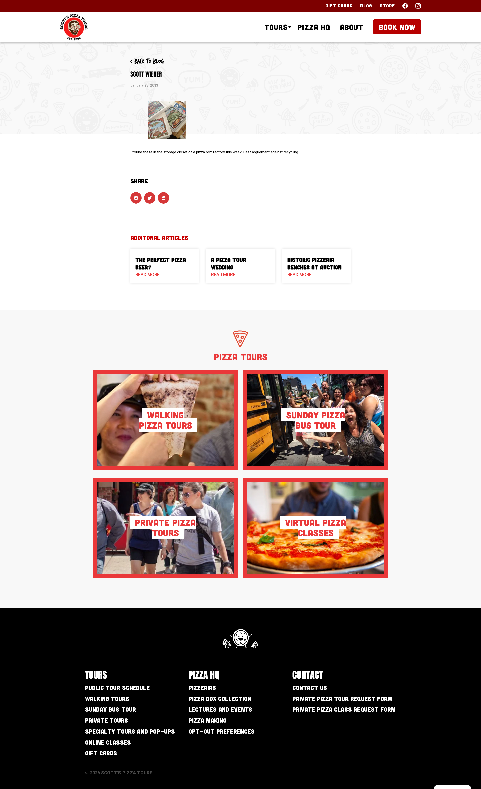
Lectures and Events (220, 709)
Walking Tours (107, 698)
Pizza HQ (314, 26)
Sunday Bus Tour (110, 709)
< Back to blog (147, 61)
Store (387, 5)
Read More (147, 274)
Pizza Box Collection (220, 698)
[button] (136, 198)
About (351, 26)
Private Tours (106, 720)
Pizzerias (202, 687)
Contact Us (309, 687)
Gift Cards (339, 5)
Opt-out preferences (222, 731)
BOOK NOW (397, 26)
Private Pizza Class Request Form (344, 709)
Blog (366, 5)
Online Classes (108, 742)
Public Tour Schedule (117, 687)
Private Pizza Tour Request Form (342, 698)
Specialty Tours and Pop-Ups (130, 731)
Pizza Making (208, 720)
